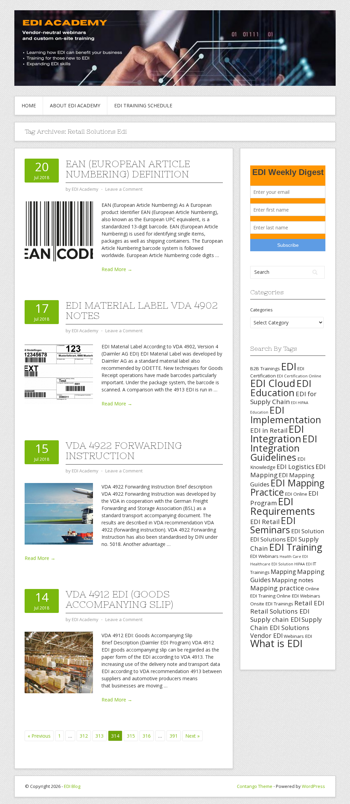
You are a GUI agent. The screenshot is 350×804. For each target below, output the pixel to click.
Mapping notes (292, 580)
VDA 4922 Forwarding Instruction (124, 450)
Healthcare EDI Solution (271, 564)
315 (131, 736)
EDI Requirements (282, 506)
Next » (192, 736)
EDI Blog (72, 786)
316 (147, 736)
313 (99, 736)
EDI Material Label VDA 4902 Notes (142, 310)
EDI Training (295, 547)
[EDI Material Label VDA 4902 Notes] (59, 373)
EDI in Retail (268, 430)
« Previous (39, 736)
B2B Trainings (265, 368)
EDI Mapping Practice (287, 487)
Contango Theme (254, 786)
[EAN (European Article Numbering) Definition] (59, 231)
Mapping (283, 571)
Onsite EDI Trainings (271, 604)
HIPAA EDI (303, 564)
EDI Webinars (264, 556)
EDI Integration (277, 433)
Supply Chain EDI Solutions (286, 623)
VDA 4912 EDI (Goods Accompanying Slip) (119, 599)
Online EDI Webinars (298, 596)
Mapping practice (277, 588)
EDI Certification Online (299, 375)
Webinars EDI (298, 636)
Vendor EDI (266, 635)
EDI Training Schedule (143, 105)
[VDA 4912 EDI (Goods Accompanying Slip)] (59, 662)
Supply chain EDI (275, 619)
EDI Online (296, 494)
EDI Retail (265, 521)
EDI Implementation (285, 415)
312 (84, 736)
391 (174, 736)
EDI (288, 366)
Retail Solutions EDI (279, 611)
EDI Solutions (268, 539)
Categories (261, 310)
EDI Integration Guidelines (283, 448)
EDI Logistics (295, 466)
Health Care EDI (294, 556)
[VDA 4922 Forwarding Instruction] (59, 513)
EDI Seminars (273, 525)
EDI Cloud (272, 383)
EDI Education (280, 388)
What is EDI (276, 643)
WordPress (313, 786)
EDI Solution (307, 531)
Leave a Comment (124, 189)
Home (29, 105)
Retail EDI (309, 603)
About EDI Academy (75, 105)
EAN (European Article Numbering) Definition (128, 168)
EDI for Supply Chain (283, 397)
